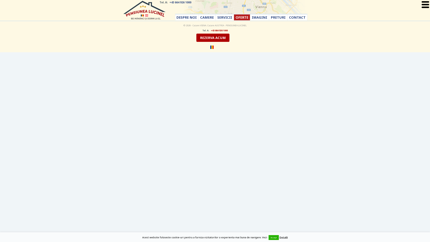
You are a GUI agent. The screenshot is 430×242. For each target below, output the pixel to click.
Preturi (278, 17)
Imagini (259, 17)
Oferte (242, 17)
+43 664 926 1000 (180, 2)
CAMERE (207, 17)
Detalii (284, 237)
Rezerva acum (213, 37)
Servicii (224, 17)
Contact (297, 17)
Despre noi (186, 17)
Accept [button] (274, 237)
